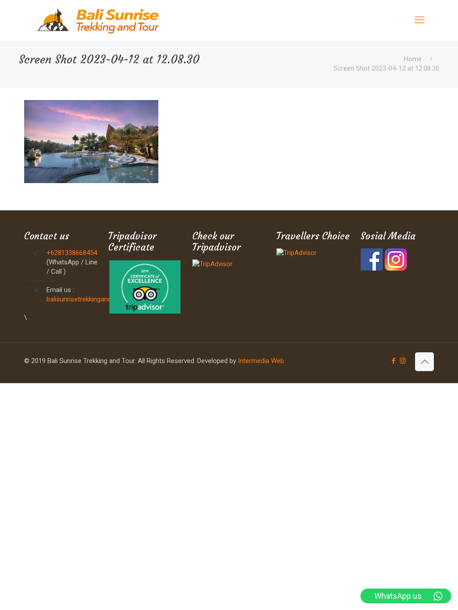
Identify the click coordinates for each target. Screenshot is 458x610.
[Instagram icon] (402, 361)
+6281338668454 (72, 253)
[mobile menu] (419, 20)
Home (413, 59)
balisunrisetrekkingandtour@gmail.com (103, 299)
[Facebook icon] (393, 361)
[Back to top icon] (424, 361)
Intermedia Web (261, 361)
